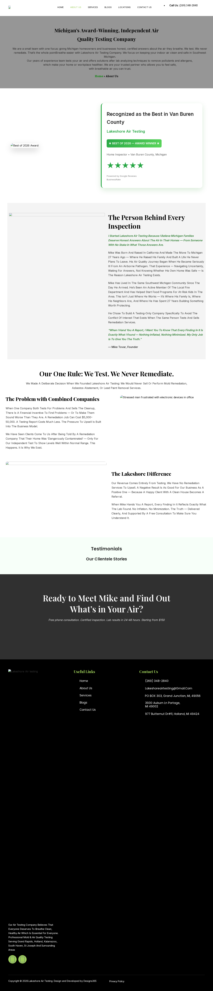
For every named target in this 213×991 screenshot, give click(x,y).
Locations (124, 7)
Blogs (108, 7)
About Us (75, 7)
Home (60, 7)
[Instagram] (22, 959)
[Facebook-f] (12, 959)
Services (93, 7)
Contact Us (144, 7)
